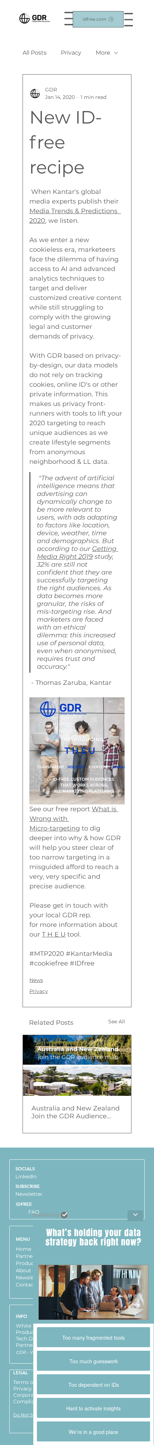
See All (116, 1021)
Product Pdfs (32, 1332)
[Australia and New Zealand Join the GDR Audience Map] (77, 1065)
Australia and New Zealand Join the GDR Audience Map (76, 1112)
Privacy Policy (31, 1388)
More (103, 52)
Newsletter (29, 1194)
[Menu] (128, 20)
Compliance (28, 1401)
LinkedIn (26, 1176)
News (36, 980)
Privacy (71, 52)
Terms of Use (29, 1382)
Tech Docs (29, 1338)
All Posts (35, 52)
